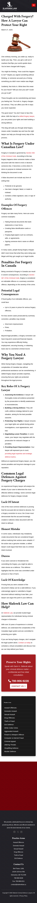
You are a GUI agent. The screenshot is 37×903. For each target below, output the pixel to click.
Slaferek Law (8, 613)
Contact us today (24, 643)
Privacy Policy (23, 896)
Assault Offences (18, 842)
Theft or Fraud (18, 855)
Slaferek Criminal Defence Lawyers (23, 893)
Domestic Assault (18, 845)
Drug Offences (18, 852)
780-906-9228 (20, 680)
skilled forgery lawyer (26, 116)
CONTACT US (17, 686)
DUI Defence (18, 858)
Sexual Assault (18, 849)
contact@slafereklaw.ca (18, 884)
